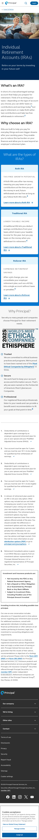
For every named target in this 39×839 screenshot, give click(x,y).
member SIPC (6, 672)
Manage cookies (19, 829)
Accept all (19, 835)
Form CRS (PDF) (15, 659)
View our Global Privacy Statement (14, 824)
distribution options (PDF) (15, 541)
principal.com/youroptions (15, 544)
